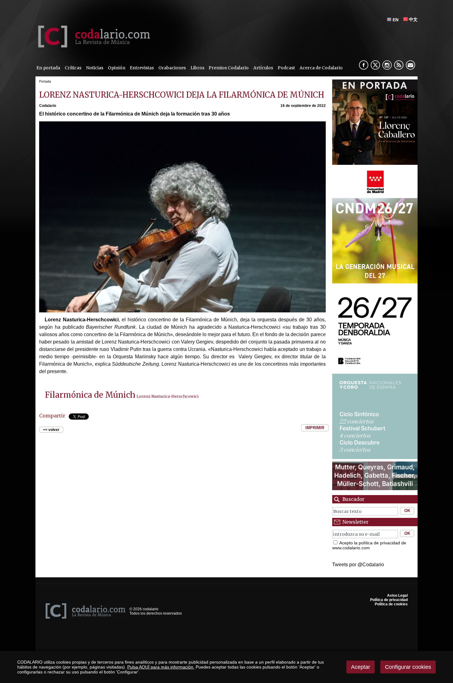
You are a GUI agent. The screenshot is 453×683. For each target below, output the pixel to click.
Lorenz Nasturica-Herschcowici (167, 396)
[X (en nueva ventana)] (375, 65)
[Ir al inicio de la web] (92, 45)
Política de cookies (391, 604)
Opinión (116, 68)
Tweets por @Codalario (358, 564)
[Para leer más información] (375, 122)
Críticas (73, 68)
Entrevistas (142, 68)
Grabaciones (172, 68)
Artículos (263, 68)
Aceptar (360, 667)
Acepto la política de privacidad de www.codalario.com (369, 545)
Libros (197, 68)
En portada (48, 68)
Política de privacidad (389, 600)
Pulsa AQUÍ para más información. (160, 667)
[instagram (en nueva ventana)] (387, 65)
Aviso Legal (397, 595)
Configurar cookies (408, 667)
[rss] (398, 65)
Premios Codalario (229, 68)
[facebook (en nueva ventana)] (363, 65)
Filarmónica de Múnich (90, 395)
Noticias (94, 68)
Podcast (286, 68)
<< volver (51, 429)
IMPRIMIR (314, 427)
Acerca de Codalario (321, 68)
